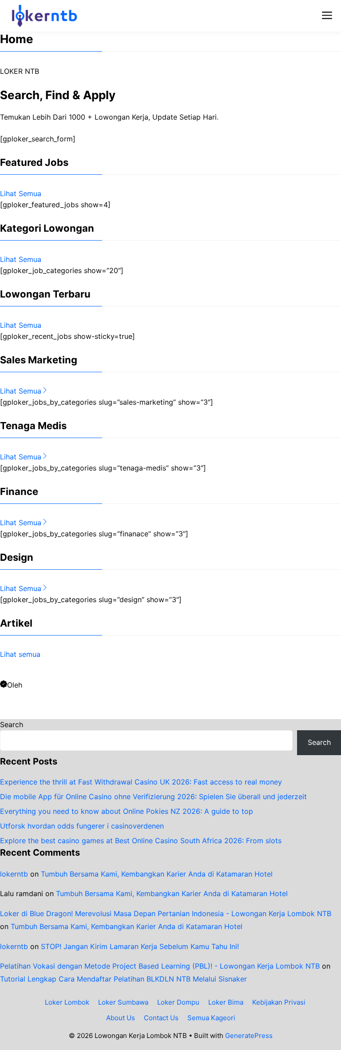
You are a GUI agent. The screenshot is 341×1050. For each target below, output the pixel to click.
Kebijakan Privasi (278, 1002)
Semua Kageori (211, 1018)
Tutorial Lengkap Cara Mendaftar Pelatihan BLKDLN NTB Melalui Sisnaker (123, 978)
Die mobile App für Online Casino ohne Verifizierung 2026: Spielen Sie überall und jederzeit (153, 796)
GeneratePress (249, 1035)
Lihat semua (20, 654)
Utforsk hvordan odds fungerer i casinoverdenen (82, 825)
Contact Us (161, 1018)
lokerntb (14, 873)
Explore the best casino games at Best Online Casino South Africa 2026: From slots (141, 840)
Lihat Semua (20, 193)
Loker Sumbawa (123, 1002)
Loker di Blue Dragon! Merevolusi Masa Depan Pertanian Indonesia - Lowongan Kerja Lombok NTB (165, 913)
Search (11, 724)
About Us (120, 1018)
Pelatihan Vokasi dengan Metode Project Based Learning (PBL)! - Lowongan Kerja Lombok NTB (160, 965)
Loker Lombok (67, 1002)
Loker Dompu (178, 1002)
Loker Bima (225, 1002)
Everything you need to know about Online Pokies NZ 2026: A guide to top (126, 811)
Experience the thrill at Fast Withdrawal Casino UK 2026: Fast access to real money (141, 781)
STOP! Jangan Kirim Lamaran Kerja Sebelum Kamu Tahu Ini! (140, 946)
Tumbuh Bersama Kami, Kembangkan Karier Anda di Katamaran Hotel (157, 873)
